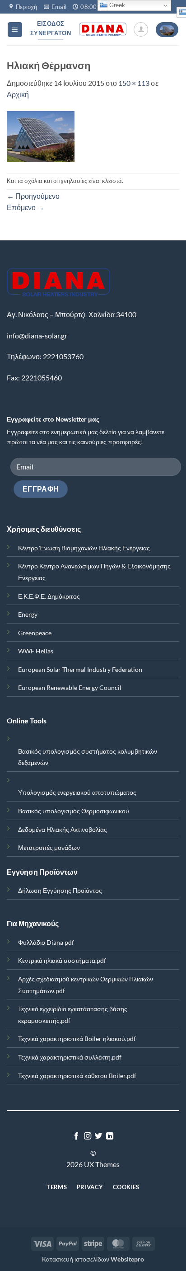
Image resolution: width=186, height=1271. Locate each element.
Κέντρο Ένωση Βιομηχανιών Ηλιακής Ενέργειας (84, 548)
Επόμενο (25, 207)
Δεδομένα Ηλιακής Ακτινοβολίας (62, 829)
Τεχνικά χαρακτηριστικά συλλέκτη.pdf (69, 1057)
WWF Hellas (35, 651)
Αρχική (18, 94)
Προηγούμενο (33, 196)
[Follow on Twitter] (98, 1136)
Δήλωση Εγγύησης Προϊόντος (60, 890)
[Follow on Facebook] (76, 1136)
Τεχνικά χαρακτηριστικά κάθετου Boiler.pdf (77, 1075)
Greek (116, 5)
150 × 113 (133, 83)
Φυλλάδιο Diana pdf (46, 942)
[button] (15, 29)
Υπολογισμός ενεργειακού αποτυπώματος (77, 792)
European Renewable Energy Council (69, 687)
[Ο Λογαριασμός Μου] (141, 29)
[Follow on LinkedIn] (109, 1136)
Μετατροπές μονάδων (49, 847)
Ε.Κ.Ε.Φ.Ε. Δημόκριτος (49, 596)
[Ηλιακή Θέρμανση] (40, 135)
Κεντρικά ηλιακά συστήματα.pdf (62, 960)
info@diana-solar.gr (37, 335)
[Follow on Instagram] (87, 1136)
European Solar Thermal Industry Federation (80, 669)
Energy (27, 614)
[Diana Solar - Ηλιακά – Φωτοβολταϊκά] (102, 29)
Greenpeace (34, 633)
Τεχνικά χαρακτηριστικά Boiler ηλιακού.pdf (77, 1038)
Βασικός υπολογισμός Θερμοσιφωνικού (73, 811)
